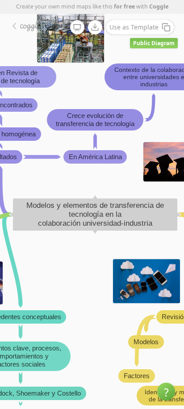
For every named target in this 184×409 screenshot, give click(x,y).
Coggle (158, 6)
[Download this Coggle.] (95, 27)
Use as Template (134, 27)
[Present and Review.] (77, 28)
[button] (166, 392)
